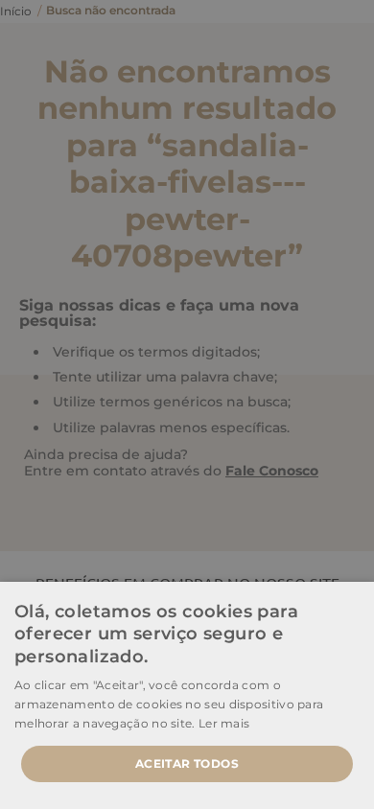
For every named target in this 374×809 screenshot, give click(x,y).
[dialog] (187, 404)
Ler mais (224, 723)
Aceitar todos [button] (187, 763)
